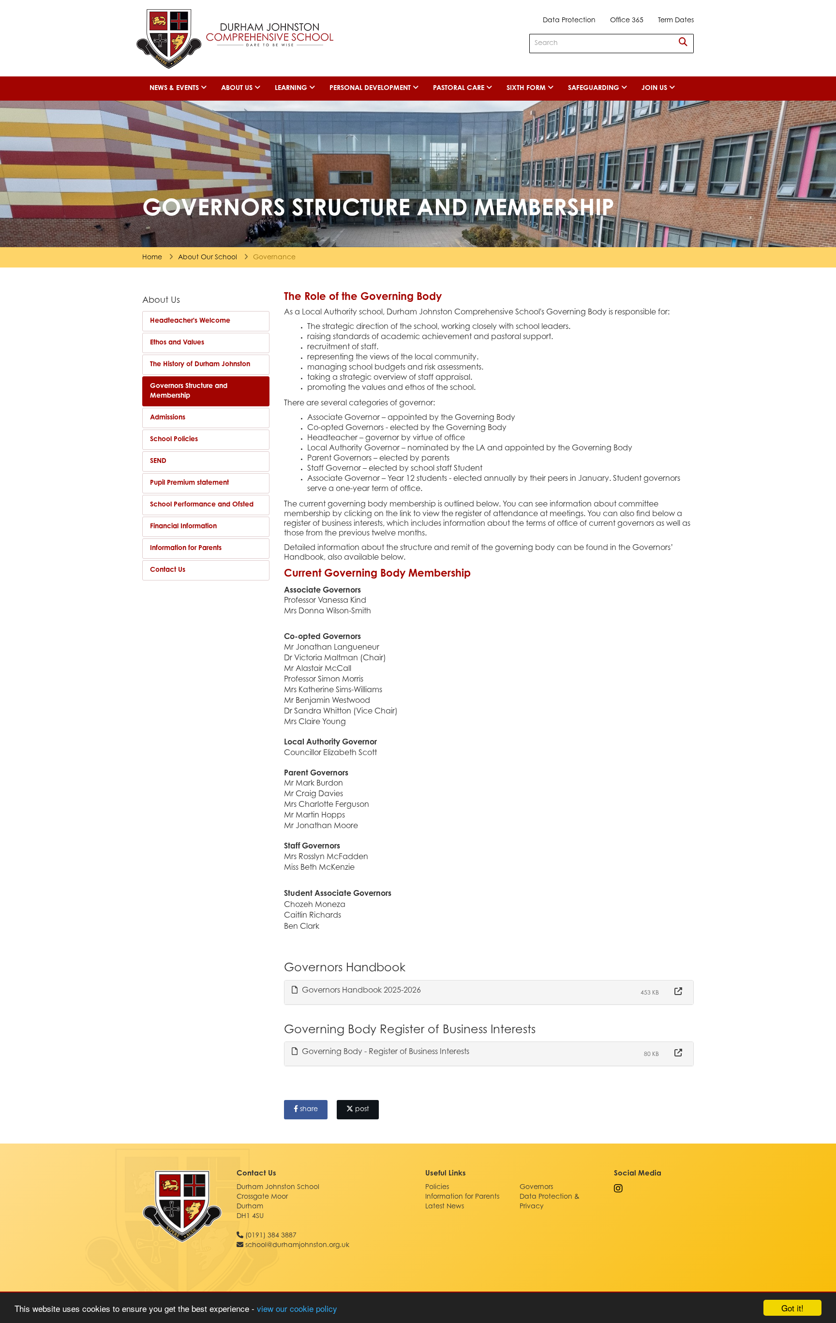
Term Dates (676, 20)
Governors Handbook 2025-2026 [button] (360, 991)
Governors (536, 1187)
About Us (237, 88)
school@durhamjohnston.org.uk (297, 1245)
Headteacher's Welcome (190, 321)
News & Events (175, 88)
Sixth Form (527, 88)
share (308, 1109)
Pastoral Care (459, 88)
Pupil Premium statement (189, 483)
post (361, 1109)
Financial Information (183, 526)
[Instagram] (618, 1190)
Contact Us (167, 570)
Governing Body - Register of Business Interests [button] (384, 1052)
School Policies (174, 439)
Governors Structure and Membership (188, 391)
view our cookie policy (297, 1308)
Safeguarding (594, 88)
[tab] (489, 992)
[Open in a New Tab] (678, 992)
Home (152, 257)
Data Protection (569, 20)
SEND (158, 461)
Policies (437, 1187)
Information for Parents (186, 548)
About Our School (207, 257)
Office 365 (626, 20)
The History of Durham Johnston (200, 364)
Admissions (167, 418)
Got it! (792, 1308)
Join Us (655, 88)
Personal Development (371, 88)
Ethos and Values (177, 343)
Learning (292, 88)
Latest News (444, 1207)
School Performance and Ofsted (202, 505)
